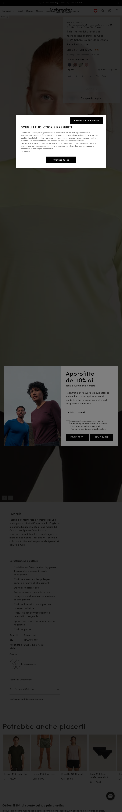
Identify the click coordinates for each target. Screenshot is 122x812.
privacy (91, 135)
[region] (61, 141)
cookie (24, 138)
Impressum (25, 151)
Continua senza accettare (86, 120)
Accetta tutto (61, 159)
